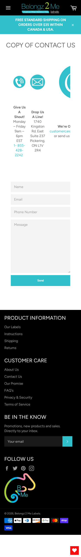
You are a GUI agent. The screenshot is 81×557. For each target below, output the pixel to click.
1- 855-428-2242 (19, 150)
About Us (11, 369)
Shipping (11, 341)
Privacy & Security (18, 397)
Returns (10, 348)
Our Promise (13, 383)
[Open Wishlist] (74, 550)
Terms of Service (17, 404)
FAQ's (8, 390)
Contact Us (13, 376)
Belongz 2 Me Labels (27, 513)
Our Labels (12, 327)
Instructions (13, 334)
